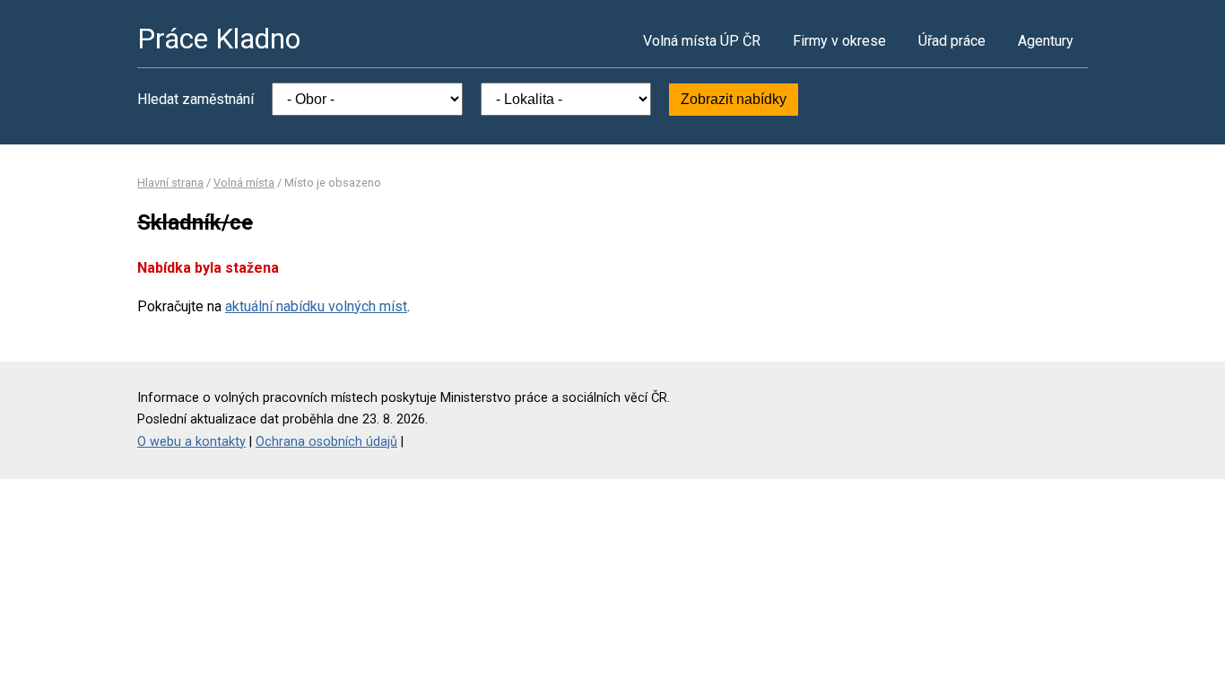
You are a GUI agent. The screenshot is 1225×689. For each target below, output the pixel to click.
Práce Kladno (218, 39)
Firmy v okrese (839, 40)
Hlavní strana (170, 182)
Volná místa (243, 182)
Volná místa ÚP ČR (701, 40)
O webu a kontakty (191, 441)
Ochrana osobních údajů (326, 441)
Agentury (1045, 40)
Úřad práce (952, 40)
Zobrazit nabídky (733, 99)
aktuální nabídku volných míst (316, 306)
